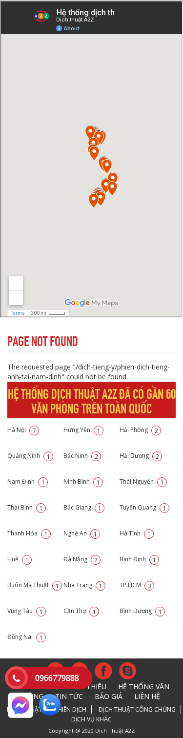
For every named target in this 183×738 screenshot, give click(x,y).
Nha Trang (82, 585)
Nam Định (26, 481)
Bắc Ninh (80, 455)
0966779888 (57, 678)
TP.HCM (135, 585)
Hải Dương (139, 455)
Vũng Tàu (25, 611)
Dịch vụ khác (91, 719)
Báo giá (108, 696)
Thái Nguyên (142, 481)
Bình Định (138, 559)
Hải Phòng (139, 430)
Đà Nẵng (80, 559)
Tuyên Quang (143, 507)
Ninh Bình (81, 481)
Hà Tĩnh (135, 533)
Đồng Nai (25, 637)
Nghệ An (80, 533)
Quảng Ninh (28, 455)
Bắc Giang (82, 507)
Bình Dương (141, 611)
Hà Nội (21, 430)
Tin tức (69, 696)
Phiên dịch (70, 709)
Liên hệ (147, 696)
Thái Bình (25, 507)
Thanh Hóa (27, 533)
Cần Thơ (79, 611)
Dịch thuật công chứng (137, 709)
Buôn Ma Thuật (33, 585)
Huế (18, 559)
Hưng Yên (82, 430)
